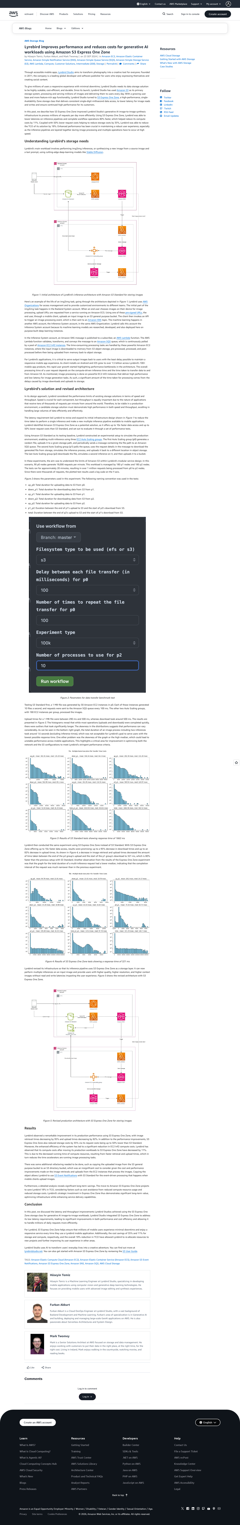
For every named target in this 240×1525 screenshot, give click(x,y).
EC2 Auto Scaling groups (89, 439)
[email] (219, 1509)
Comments (128, 63)
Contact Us (180, 1445)
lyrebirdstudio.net (33, 1251)
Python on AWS (132, 1463)
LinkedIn (168, 104)
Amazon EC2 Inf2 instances (51, 345)
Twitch (167, 108)
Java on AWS (130, 1470)
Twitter (167, 97)
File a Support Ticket (186, 1451)
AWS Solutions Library (84, 1463)
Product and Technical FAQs (87, 1476)
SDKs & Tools (130, 1451)
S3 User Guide (130, 1251)
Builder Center (131, 1445)
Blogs (23, 1482)
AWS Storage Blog (34, 40)
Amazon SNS (94, 319)
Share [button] (143, 63)
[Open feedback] (236, 763)
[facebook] (187, 1509)
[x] (182, 1509)
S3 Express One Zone (108, 97)
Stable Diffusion (95, 152)
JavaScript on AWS (133, 1482)
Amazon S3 (122, 90)
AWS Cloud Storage (110, 1263)
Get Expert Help (183, 1476)
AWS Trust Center (81, 1457)
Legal (177, 1489)
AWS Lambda (123, 337)
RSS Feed (168, 112)
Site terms (37, 1514)
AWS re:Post (181, 1457)
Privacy (23, 1514)
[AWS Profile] (228, 4)
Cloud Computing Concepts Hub (38, 1463)
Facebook (168, 101)
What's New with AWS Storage (175, 62)
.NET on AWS (130, 1457)
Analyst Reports (80, 1482)
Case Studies (166, 66)
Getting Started (80, 1445)
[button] (47, 14)
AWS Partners (79, 1489)
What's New (26, 1476)
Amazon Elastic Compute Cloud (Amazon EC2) (55, 1259)
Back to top (118, 1495)
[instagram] (198, 1509)
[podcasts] (214, 1509)
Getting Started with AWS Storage (177, 59)
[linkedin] (193, 1509)
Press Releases (28, 1489)
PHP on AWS (130, 1476)
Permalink (112, 63)
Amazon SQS (104, 341)
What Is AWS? (27, 1445)
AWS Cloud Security (31, 1470)
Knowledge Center (184, 1463)
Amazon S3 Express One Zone (54, 1263)
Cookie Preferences (57, 1514)
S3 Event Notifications (65, 1175)
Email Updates (171, 115)
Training (75, 1451)
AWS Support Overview (187, 1470)
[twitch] (203, 1509)
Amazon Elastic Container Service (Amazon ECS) (104, 1259)
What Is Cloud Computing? (35, 1451)
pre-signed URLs (133, 312)
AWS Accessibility (184, 1482)
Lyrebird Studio (66, 72)
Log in (86, 1396)
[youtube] (208, 1509)
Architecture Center (82, 1470)
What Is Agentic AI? (31, 1457)
